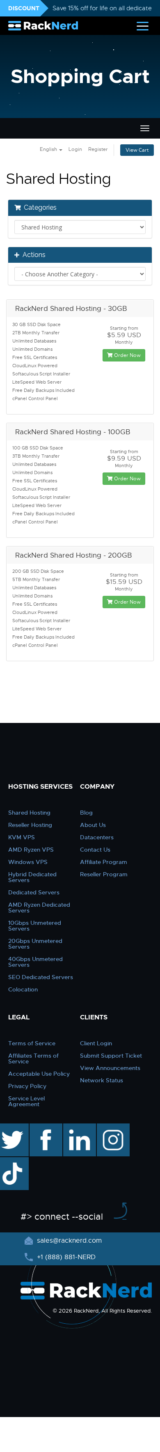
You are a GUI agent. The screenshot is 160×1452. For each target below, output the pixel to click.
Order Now (127, 355)
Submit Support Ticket (111, 1055)
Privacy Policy (27, 1086)
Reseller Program (104, 874)
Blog (86, 812)
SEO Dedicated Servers (40, 977)
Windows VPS (28, 862)
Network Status (101, 1080)
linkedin (75, 1127)
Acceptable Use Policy (39, 1073)
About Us (93, 825)
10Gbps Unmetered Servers (34, 925)
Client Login (96, 1043)
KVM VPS (21, 837)
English (49, 149)
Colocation (23, 989)
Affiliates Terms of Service (33, 1058)
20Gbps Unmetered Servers (35, 943)
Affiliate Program (103, 862)
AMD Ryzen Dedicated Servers (39, 907)
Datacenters (97, 837)
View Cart (137, 150)
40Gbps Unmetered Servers (35, 961)
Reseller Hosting (30, 825)
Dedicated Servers (33, 892)
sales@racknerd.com (69, 1241)
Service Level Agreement (26, 1101)
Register (98, 149)
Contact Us (95, 849)
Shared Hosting (29, 812)
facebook (44, 1127)
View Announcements (110, 1068)
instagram (112, 1127)
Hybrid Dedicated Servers (32, 877)
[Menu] (142, 25)
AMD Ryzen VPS (31, 849)
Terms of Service (31, 1043)
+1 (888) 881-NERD (65, 1257)
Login (75, 149)
